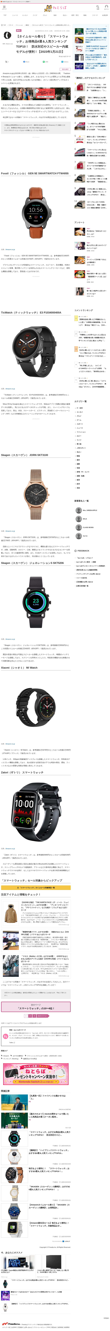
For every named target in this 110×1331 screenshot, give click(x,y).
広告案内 (20, 1327)
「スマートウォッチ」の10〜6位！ (36, 1008)
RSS (48, 1327)
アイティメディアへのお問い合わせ (87, 574)
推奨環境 (66, 1327)
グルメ (45, 15)
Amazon (6, 1056)
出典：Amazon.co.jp (8, 43)
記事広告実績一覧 (81, 586)
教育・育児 (75, 15)
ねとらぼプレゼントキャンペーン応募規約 (89, 566)
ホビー (79, 436)
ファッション (81, 432)
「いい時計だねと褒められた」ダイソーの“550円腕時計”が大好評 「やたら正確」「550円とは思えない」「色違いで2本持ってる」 (97, 129)
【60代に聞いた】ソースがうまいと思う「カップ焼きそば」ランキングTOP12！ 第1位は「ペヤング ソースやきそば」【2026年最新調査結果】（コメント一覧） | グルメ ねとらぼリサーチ (93, 356)
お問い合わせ (28, 1327)
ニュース (15, 15)
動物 (85, 15)
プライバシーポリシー (39, 1327)
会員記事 (105, 15)
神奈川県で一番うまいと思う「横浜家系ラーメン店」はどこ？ (96, 276)
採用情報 (60, 1327)
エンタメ (25, 15)
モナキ (85, 536)
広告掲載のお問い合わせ (83, 582)
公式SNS (14, 1327)
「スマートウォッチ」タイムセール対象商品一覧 (37, 888)
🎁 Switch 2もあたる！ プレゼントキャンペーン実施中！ (16, 1)
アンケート (79, 222)
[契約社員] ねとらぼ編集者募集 (85, 570)
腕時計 (19, 30)
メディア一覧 (6, 1327)
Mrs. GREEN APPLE (90, 510)
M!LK (85, 519)
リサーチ (95, 15)
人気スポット (81, 448)
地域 (55, 15)
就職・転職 (80, 476)
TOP (5, 15)
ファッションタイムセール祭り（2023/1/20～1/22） (45, 1056)
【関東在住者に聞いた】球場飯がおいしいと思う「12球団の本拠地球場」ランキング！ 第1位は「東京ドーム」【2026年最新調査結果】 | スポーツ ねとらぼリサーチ (92, 325)
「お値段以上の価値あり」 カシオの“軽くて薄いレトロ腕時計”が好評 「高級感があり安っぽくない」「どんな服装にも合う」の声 (97, 181)
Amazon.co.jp (10, 249)
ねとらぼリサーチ (65, 56)
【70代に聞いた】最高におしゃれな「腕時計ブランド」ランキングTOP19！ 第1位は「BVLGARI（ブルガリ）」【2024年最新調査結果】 (97, 194)
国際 (78, 464)
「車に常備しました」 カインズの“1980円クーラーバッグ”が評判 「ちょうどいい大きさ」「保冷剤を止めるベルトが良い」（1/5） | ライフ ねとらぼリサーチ (92, 371)
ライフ (79, 440)
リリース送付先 (80, 578)
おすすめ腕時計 (18, 1056)
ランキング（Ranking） (11, 1059)
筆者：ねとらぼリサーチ (17, 1030)
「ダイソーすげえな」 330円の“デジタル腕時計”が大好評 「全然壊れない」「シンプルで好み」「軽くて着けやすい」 (96, 90)
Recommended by (57, 1241)
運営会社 (54, 1327)
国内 (78, 460)
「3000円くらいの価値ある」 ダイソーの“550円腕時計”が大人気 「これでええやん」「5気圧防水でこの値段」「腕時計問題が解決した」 (97, 168)
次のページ (42, 1016)
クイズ (35, 15)
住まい (65, 15)
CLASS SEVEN (88, 527)
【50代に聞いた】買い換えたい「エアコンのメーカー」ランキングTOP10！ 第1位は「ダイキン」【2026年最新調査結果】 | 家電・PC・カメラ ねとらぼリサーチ (92, 386)
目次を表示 (65, 69)
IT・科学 (80, 408)
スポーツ (80, 424)
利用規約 (106, 1318)
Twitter (11, 1042)
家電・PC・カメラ (83, 472)
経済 (78, 484)
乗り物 (79, 444)
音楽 (78, 488)
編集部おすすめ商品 (30, 1059)
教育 (78, 480)
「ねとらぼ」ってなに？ (83, 558)
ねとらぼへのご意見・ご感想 (85, 562)
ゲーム (79, 420)
